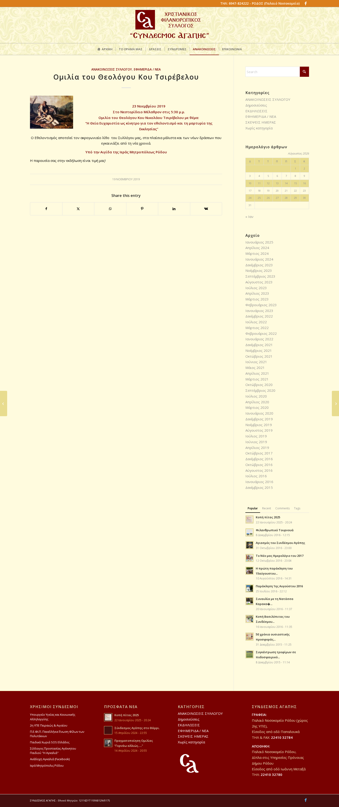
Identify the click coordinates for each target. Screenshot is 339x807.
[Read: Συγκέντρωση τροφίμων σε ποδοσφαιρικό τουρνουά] (249, 654)
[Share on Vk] (206, 208)
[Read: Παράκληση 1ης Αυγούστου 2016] (249, 588)
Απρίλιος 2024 (257, 247)
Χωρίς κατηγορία (259, 128)
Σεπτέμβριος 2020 (260, 390)
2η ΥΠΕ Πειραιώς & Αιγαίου (48, 725)
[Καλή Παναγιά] (3, 403)
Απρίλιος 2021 (257, 373)
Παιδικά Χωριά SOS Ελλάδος (49, 742)
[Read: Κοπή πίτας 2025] (249, 519)
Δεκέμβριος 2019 (259, 419)
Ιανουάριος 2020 (259, 413)
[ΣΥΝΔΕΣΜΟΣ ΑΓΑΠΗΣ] (169, 25)
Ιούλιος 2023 (256, 287)
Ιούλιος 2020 (256, 396)
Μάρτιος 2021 (257, 379)
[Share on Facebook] (46, 208)
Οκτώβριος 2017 (259, 453)
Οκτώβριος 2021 (259, 356)
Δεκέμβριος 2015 (259, 487)
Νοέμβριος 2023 (258, 270)
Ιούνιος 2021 (256, 361)
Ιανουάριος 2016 (259, 481)
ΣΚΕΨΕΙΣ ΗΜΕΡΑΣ (260, 122)
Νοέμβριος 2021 (258, 350)
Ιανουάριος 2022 (259, 339)
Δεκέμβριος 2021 (259, 344)
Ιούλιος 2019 (256, 436)
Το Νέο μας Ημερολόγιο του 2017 (279, 556)
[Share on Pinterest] (142, 208)
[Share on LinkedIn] (174, 208)
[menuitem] (105, 49)
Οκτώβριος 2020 (259, 384)
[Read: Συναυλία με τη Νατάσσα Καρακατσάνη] (249, 601)
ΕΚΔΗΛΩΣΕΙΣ (256, 111)
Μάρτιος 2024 (257, 253)
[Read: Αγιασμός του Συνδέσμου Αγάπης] (249, 545)
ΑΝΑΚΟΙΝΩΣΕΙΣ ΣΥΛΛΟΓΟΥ (111, 69)
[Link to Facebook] (305, 3)
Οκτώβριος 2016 (259, 464)
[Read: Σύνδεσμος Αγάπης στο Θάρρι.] (108, 730)
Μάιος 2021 (255, 367)
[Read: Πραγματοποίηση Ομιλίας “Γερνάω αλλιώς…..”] (108, 743)
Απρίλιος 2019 (257, 447)
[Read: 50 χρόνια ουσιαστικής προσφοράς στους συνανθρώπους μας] (249, 636)
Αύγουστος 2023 (259, 282)
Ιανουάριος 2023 (259, 310)
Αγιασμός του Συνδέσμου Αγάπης (280, 543)
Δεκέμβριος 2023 (259, 265)
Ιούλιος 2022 (256, 322)
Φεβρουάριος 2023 (261, 305)
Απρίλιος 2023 (257, 293)
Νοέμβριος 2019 (258, 424)
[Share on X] (78, 208)
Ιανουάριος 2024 (259, 259)
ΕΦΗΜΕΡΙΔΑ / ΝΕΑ (147, 69)
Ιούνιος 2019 (256, 441)
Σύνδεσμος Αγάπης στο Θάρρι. (137, 728)
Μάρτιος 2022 (257, 327)
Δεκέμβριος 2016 (259, 459)
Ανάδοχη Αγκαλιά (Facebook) (50, 759)
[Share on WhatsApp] (110, 208)
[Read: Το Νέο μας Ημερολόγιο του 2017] (249, 558)
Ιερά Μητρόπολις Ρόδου (47, 765)
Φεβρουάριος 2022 (261, 333)
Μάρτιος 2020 (257, 407)
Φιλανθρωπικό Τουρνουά (275, 530)
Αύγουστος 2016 (259, 470)
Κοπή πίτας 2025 (268, 517)
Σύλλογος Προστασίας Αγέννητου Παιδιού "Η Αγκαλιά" (53, 750)
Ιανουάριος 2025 (259, 242)
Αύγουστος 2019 (259, 430)
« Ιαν (249, 216)
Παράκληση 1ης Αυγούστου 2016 (279, 586)
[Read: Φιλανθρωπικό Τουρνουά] (249, 532)
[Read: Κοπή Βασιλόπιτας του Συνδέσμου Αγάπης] (249, 619)
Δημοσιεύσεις (256, 105)
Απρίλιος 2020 (257, 402)
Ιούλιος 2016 (256, 476)
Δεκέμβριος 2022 (259, 316)
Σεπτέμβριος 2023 (260, 276)
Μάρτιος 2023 (257, 299)
